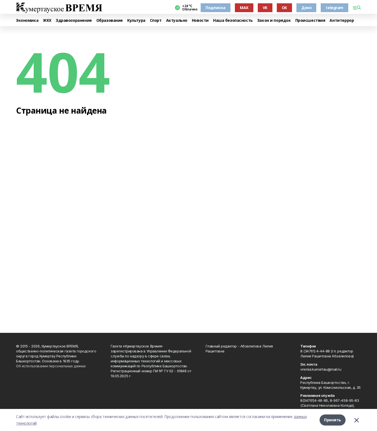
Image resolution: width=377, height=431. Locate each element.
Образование (109, 20)
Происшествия (310, 20)
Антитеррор (342, 20)
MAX (244, 7)
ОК (284, 7)
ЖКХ (47, 20)
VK (265, 7)
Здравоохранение (74, 20)
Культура (136, 20)
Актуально (176, 20)
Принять (332, 419)
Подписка (215, 7)
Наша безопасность (233, 20)
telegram (334, 7)
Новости (200, 20)
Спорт (156, 20)
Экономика (27, 20)
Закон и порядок (274, 20)
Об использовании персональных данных (51, 366)
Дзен (306, 7)
